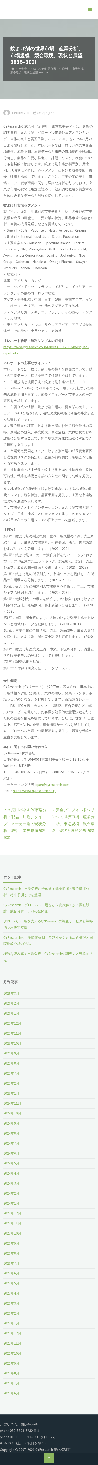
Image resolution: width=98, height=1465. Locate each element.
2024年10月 (12, 1113)
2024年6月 (11, 1153)
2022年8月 (11, 1373)
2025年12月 (12, 1023)
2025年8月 (11, 1063)
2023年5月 (11, 1283)
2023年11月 (12, 1223)
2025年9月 (11, 1053)
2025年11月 (12, 1033)
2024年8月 (11, 1133)
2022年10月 (12, 1353)
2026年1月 (11, 1013)
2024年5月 (11, 1163)
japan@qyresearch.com (52, 784)
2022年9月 (11, 1363)
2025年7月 (11, 1073)
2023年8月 (11, 1253)
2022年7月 (11, 1383)
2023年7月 (11, 1263)
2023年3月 (11, 1303)
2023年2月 (11, 1313)
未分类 (23, 68)
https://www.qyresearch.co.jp (34, 791)
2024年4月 (11, 1173)
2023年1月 (11, 1323)
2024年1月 (11, 1203)
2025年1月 (11, 1093)
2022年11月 (12, 1343)
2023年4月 (11, 1293)
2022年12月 (12, 1333)
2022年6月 (11, 1393)
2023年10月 (12, 1233)
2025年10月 (12, 1043)
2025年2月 (11, 1083)
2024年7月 (11, 1143)
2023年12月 (12, 1213)
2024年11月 (12, 1103)
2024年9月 (11, 1123)
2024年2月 (11, 1193)
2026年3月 (11, 993)
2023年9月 (11, 1243)
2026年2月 (11, 1003)
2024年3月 (11, 1183)
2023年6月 (11, 1273)
